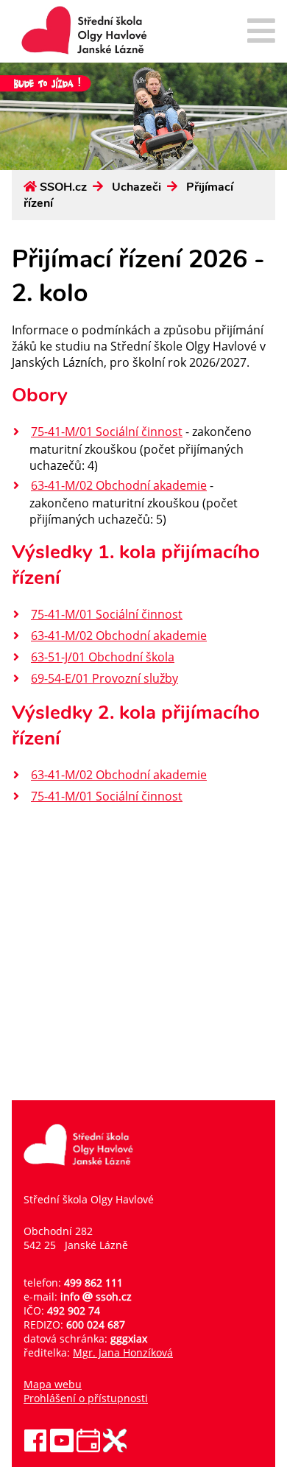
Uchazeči (136, 187)
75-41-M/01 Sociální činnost (107, 431)
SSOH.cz (63, 187)
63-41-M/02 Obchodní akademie (119, 485)
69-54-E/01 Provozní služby (104, 678)
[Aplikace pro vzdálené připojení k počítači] (115, 1448)
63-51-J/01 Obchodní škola (102, 657)
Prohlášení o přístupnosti (86, 1398)
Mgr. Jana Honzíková (123, 1352)
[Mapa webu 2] (261, 32)
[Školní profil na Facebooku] (35, 1448)
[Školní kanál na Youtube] (62, 1448)
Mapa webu (53, 1384)
